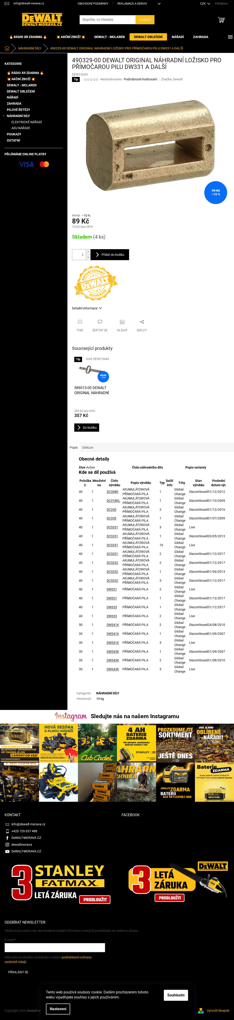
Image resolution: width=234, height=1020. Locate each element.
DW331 (112, 589)
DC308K (112, 492)
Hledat (145, 20)
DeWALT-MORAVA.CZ (26, 838)
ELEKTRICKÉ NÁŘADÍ (26, 122)
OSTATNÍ (13, 140)
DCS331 (112, 527)
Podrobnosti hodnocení (140, 79)
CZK (203, 3)
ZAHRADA (14, 103)
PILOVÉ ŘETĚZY (18, 110)
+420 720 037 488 (24, 831)
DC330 (111, 509)
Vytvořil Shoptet (218, 1010)
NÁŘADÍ (12, 97)
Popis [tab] (74, 447)
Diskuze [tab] (87, 447)
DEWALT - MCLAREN (22, 85)
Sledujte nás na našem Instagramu (135, 716)
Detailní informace (85, 308)
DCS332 (112, 563)
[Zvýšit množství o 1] (88, 252)
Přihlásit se (18, 972)
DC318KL (113, 500)
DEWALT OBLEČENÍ (21, 91)
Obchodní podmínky (93, 3)
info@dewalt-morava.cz (28, 824)
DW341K (113, 625)
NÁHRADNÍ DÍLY (18, 116)
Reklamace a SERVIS (132, 3)
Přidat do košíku (112, 254)
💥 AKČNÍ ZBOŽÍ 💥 (21, 79)
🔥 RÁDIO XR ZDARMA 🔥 (25, 73)
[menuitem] (28, 37)
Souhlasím (176, 995)
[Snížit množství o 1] (88, 257)
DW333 (112, 607)
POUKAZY (14, 134)
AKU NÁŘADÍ (20, 128)
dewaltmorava (21, 844)
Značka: (172, 79)
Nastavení (58, 1009)
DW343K (113, 651)
